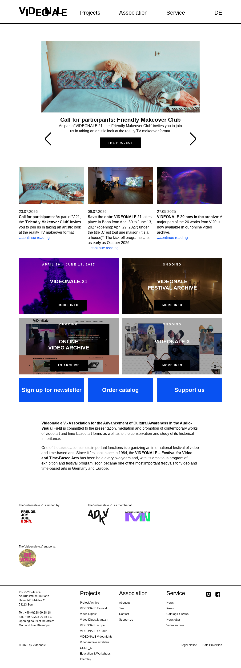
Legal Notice (189, 645)
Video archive (175, 625)
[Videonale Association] (43, 11)
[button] (193, 138)
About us (124, 602)
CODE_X (86, 648)
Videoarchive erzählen (94, 642)
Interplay (85, 659)
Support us (126, 619)
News (170, 602)
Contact (124, 614)
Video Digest (88, 614)
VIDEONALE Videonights (96, 636)
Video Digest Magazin (94, 619)
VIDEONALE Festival (93, 608)
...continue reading (34, 238)
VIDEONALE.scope (92, 625)
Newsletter (173, 619)
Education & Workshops (95, 653)
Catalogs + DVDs (177, 614)
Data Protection (212, 645)
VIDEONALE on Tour (93, 631)
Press (170, 608)
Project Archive (89, 602)
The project (120, 143)
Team (122, 608)
